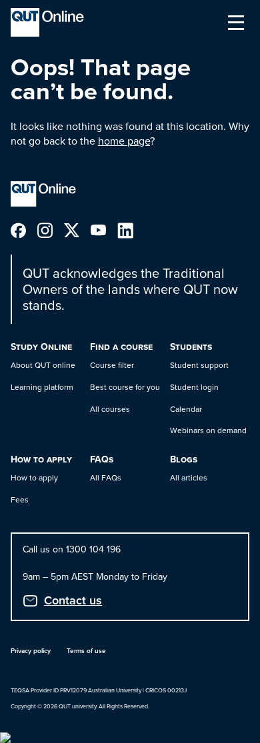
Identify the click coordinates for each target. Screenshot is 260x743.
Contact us (73, 600)
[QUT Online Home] (47, 22)
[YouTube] (104, 229)
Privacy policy (31, 651)
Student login (194, 387)
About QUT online (43, 365)
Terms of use (86, 651)
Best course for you (125, 387)
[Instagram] (50, 229)
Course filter (112, 365)
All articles (188, 478)
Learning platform (42, 387)
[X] (77, 229)
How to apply (34, 478)
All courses (110, 409)
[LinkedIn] (130, 229)
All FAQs (105, 478)
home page (124, 141)
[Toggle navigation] (236, 22)
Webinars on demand (208, 430)
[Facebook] (24, 229)
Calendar (186, 409)
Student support (199, 365)
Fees (20, 500)
